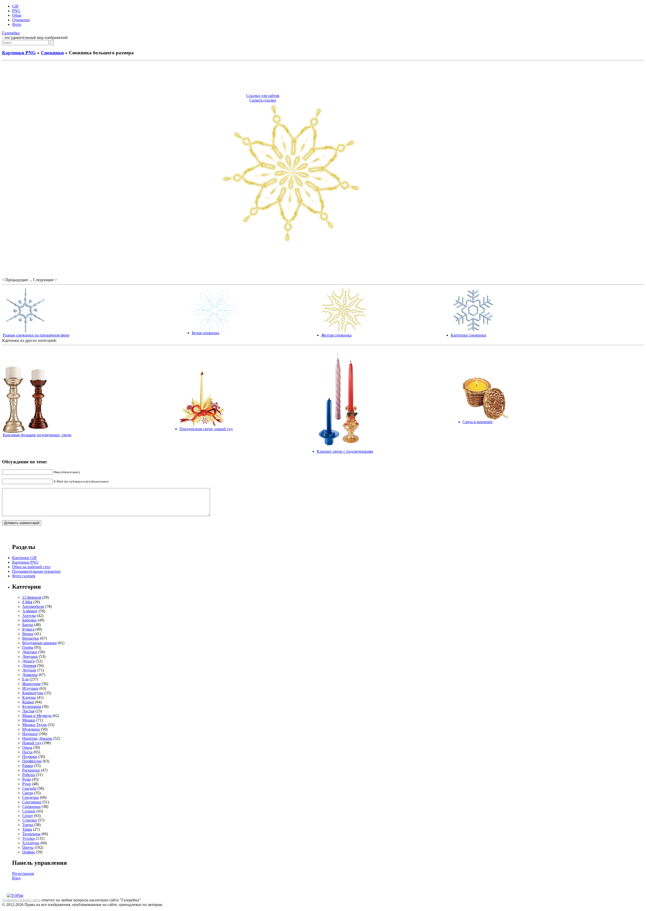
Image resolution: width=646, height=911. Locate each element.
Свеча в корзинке (478, 422)
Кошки (28, 702)
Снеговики (31, 802)
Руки (26, 784)
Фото (16, 24)
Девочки (29, 652)
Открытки (21, 20)
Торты (27, 825)
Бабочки (29, 620)
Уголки (28, 838)
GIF (15, 6)
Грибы (27, 647)
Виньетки (30, 638)
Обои (16, 15)
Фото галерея (23, 576)
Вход (16, 878)
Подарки (29, 756)
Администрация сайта (21, 900)
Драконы (30, 675)
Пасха (27, 752)
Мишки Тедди (34, 725)
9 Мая (27, 602)
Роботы (28, 775)
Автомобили (33, 606)
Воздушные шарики (39, 643)
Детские (29, 670)
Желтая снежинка (336, 335)
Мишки (28, 720)
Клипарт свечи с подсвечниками (345, 451)
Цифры (28, 852)
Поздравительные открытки (36, 571)
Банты (27, 624)
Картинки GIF (24, 558)
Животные (31, 684)
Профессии (32, 761)
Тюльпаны (31, 834)
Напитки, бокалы (37, 738)
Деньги (28, 661)
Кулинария (31, 706)
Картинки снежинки (468, 335)
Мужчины (31, 729)
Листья (28, 711)
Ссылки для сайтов (262, 95)
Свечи (27, 793)
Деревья (29, 665)
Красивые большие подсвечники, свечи (37, 435)
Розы (26, 779)
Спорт (27, 815)
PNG (16, 11)
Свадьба (29, 788)
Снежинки (52, 52)
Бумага (28, 629)
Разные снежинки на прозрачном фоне (36, 335)
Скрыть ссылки (262, 100)
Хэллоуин (30, 843)
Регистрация (23, 873)
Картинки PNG (19, 52)
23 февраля (31, 597)
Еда (25, 679)
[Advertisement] (323, 78)
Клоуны (29, 697)
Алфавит (30, 611)
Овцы (27, 747)
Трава (27, 829)
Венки (27, 634)
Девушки (30, 656)
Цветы (28, 847)
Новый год (31, 743)
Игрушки (30, 688)
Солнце (28, 811)
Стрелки (29, 820)
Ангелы (29, 615)
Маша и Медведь (36, 715)
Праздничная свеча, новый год (206, 429)
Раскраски (31, 770)
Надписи (30, 734)
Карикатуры (32, 693)
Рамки (27, 765)
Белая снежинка (205, 333)
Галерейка (11, 33)
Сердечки (30, 797)
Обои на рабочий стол (31, 567)
